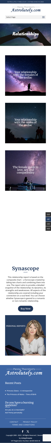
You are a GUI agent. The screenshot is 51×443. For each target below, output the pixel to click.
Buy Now (25, 308)
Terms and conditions (23, 425)
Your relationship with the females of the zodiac (25, 74)
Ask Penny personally (13, 412)
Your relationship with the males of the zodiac (25, 122)
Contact (14, 422)
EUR (48, 214)
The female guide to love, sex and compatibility (25, 169)
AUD (48, 228)
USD (48, 224)
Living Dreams (26, 438)
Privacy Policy (30, 422)
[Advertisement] (25, 223)
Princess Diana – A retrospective (19, 391)
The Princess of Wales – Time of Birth (21, 394)
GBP (48, 219)
